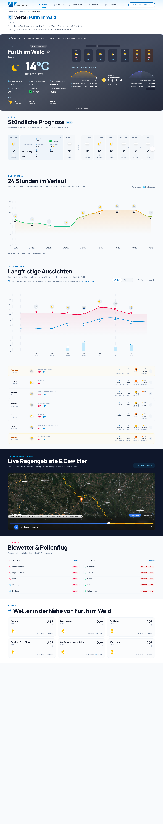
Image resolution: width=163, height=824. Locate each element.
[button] (13, 147)
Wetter (44, 4)
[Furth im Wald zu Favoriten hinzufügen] (48, 51)
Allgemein (111, 4)
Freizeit (94, 4)
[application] (81, 221)
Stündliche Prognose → (108, 46)
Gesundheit (77, 4)
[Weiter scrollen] (152, 148)
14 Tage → (91, 46)
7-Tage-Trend (77, 46)
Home (10, 12)
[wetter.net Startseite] (18, 4)
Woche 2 (127, 280)
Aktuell (59, 4)
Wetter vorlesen (40, 46)
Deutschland (21, 12)
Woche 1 (117, 280)
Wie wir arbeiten (88, 281)
